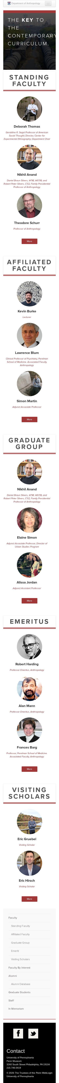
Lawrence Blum (27, 353)
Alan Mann (27, 706)
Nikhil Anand (27, 175)
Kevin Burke (27, 311)
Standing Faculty (20, 926)
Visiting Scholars (20, 959)
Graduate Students (19, 992)
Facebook (18, 1033)
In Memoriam (16, 1008)
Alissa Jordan (27, 582)
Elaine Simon (27, 538)
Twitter (33, 1033)
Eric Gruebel (27, 839)
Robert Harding (27, 664)
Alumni (13, 976)
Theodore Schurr (27, 223)
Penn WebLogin (44, 1073)
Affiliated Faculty (20, 934)
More (29, 241)
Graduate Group (20, 942)
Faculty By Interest (19, 967)
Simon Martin (27, 401)
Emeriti (15, 951)
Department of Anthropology (25, 3)
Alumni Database (20, 984)
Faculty (13, 917)
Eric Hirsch (27, 881)
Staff (11, 1000)
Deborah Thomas (27, 126)
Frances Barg (27, 747)
